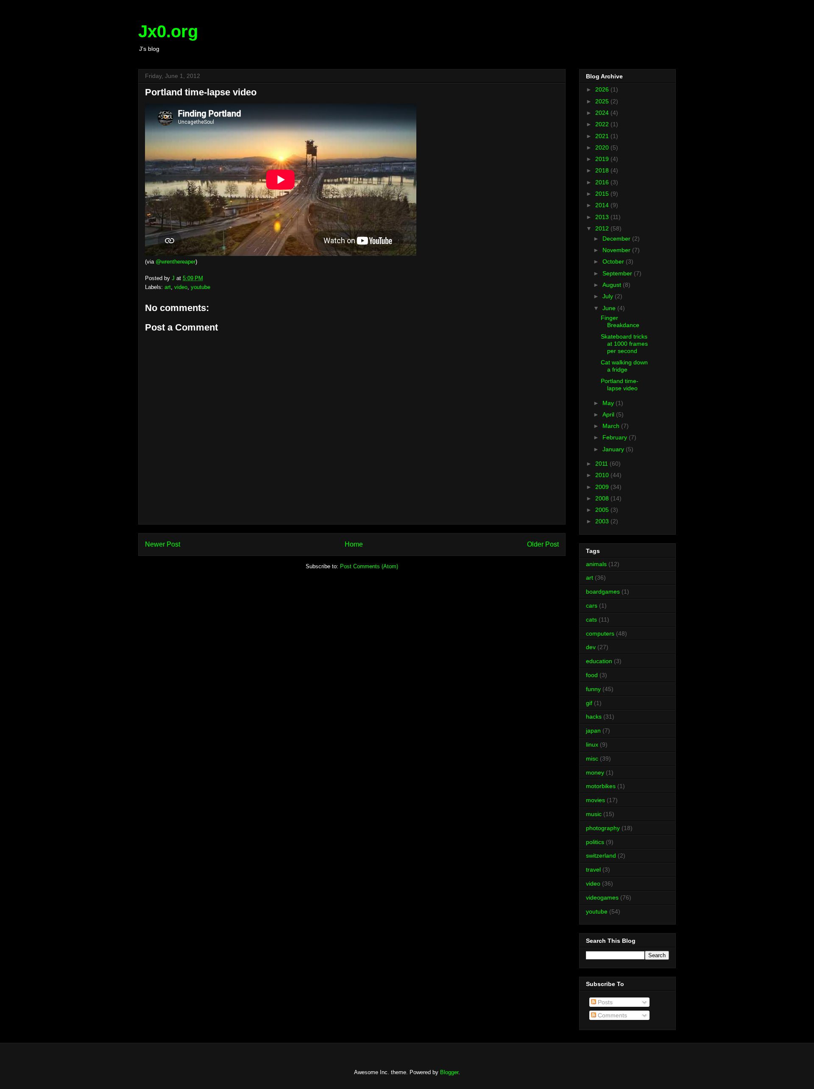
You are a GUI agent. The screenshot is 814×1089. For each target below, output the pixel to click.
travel (593, 869)
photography (603, 828)
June (609, 308)
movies (595, 800)
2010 (602, 475)
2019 (602, 159)
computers (600, 633)
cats (591, 619)
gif (589, 703)
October (614, 261)
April (609, 414)
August (612, 284)
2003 (602, 521)
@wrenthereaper (175, 261)
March (611, 425)
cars (591, 605)
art (167, 287)
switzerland (601, 855)
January (614, 449)
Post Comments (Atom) (369, 566)
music (594, 814)
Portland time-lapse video (619, 385)
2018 (602, 170)
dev (591, 647)
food (592, 675)
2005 (602, 509)
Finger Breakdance (620, 321)
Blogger (449, 1072)
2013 (602, 217)
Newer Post (162, 544)
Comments (611, 1015)
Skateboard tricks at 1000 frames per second (624, 343)
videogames (602, 897)
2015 (602, 193)
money (595, 772)
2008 (602, 498)
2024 (602, 112)
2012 (602, 228)
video (180, 287)
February (615, 437)
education (599, 661)
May (609, 403)
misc (592, 758)
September (618, 273)
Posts (604, 1002)
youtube (200, 287)
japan (593, 730)
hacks (594, 716)
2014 (602, 205)
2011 (602, 463)
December (617, 238)
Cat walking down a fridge (624, 366)
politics (595, 842)
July (608, 296)
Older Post (543, 544)
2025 (602, 101)
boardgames (603, 591)
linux (592, 744)
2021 (602, 136)
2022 (602, 124)
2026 (602, 89)
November (617, 250)
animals (596, 564)
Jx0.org (168, 31)
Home (354, 544)
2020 (602, 147)
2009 (602, 486)
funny (593, 689)
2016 (602, 182)
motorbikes (601, 786)
